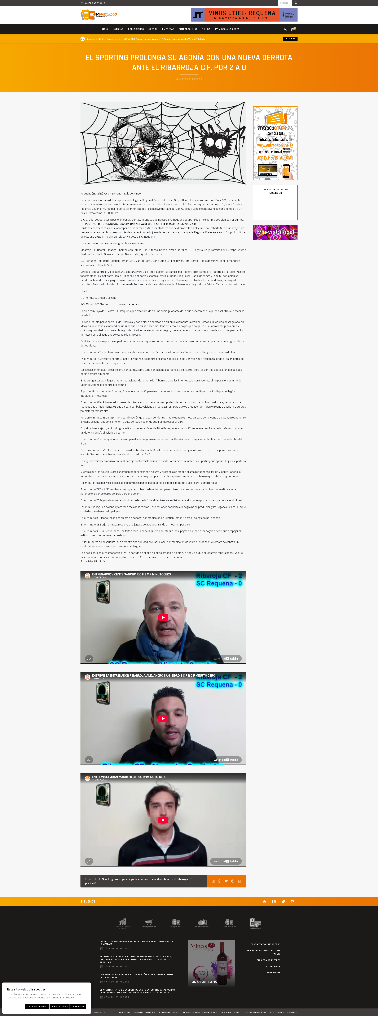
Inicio (104, 29)
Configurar (78, 1006)
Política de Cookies (190, 1012)
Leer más (290, 39)
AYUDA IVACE (273, 966)
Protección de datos (168, 1012)
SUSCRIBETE (274, 972)
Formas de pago (210, 1012)
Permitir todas (60, 1006)
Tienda (206, 29)
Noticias (118, 29)
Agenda (153, 29)
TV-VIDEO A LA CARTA (227, 29)
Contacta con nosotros (266, 944)
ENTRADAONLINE (188, 29)
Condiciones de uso (230, 1012)
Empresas (168, 29)
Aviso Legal (124, 1012)
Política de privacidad (144, 1012)
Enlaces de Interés (269, 960)
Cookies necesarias (37, 1006)
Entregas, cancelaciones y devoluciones (263, 1012)
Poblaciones (136, 29)
